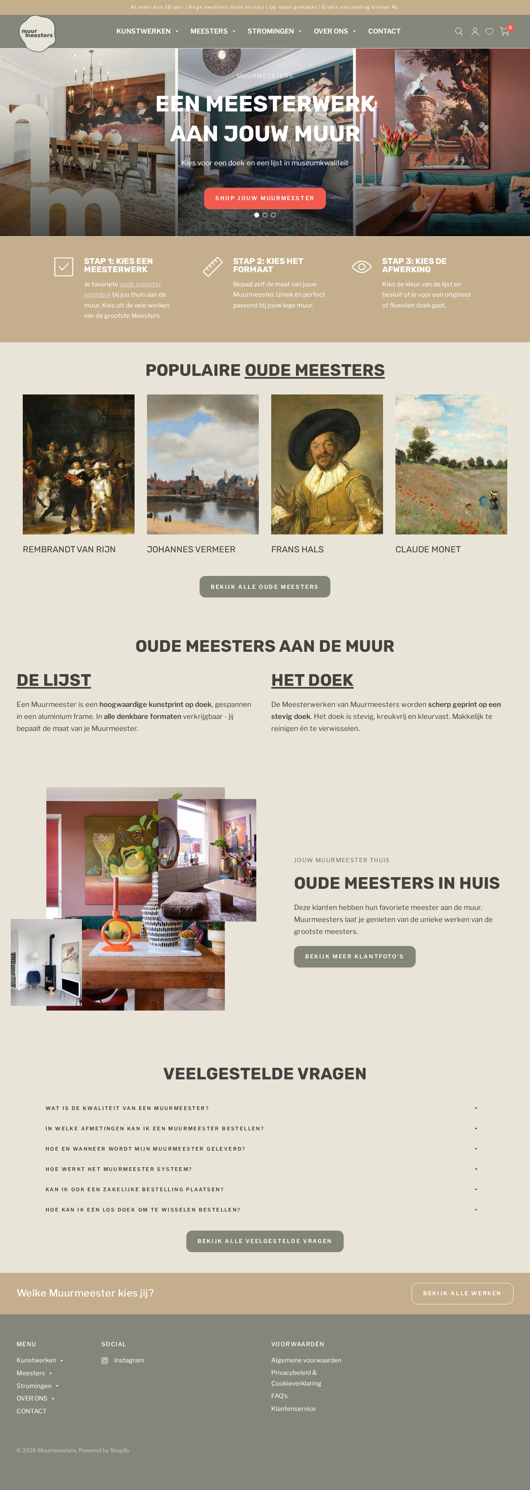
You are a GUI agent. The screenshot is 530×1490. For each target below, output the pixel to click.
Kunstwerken (143, 31)
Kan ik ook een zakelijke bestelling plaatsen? (135, 1189)
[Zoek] (459, 31)
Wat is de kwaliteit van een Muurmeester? (127, 1108)
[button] (265, 198)
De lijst (54, 680)
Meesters (209, 31)
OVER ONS (331, 31)
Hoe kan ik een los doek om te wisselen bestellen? (143, 1210)
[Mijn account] (475, 31)
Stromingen (271, 31)
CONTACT (384, 31)
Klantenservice (293, 1409)
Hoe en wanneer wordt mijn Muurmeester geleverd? (146, 1149)
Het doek (312, 680)
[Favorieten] (489, 31)
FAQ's (279, 1396)
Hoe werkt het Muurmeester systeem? (119, 1169)
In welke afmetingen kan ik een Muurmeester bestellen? (155, 1128)
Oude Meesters (315, 370)
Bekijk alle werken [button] (462, 1293)
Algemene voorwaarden (306, 1360)
